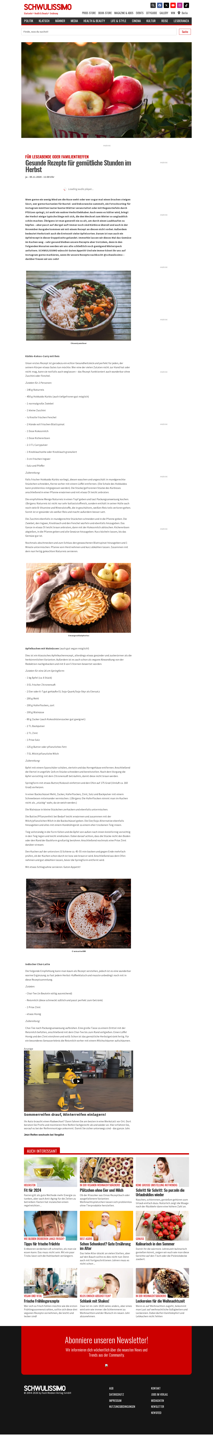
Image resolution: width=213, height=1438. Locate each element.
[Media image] (50, 1172)
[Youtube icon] (172, 6)
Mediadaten (157, 1401)
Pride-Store (89, 13)
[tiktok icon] (185, 6)
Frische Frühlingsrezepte (41, 1301)
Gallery (164, 13)
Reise (164, 20)
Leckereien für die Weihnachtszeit (160, 1301)
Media (74, 20)
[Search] (152, 6)
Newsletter (157, 1407)
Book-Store (105, 13)
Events (139, 13)
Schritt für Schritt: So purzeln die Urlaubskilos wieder (160, 1192)
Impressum (115, 1401)
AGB (111, 1388)
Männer (60, 20)
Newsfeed (156, 1413)
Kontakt (156, 1388)
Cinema (136, 20)
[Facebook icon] (159, 6)
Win (173, 13)
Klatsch (44, 20)
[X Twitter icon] (165, 6)
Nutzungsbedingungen (122, 1407)
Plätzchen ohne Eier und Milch (101, 1190)
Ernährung (54, 13)
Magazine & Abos (123, 13)
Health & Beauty (41, 13)
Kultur (151, 20)
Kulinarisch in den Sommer (155, 1244)
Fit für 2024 (32, 1190)
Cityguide (151, 13)
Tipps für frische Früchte (42, 1244)
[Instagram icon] (179, 6)
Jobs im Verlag (159, 1394)
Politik (28, 20)
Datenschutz (116, 1394)
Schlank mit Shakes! (94, 1301)
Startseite (28, 13)
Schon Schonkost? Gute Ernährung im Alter (105, 1246)
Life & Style (118, 20)
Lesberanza (181, 20)
